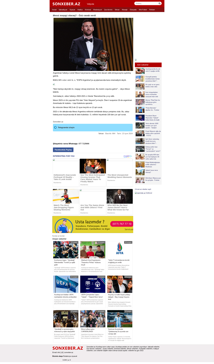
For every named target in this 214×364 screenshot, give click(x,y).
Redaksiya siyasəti (70, 356)
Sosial (54, 10)
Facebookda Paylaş (63, 150)
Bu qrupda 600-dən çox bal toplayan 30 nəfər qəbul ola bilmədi (152, 157)
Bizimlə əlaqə (57, 356)
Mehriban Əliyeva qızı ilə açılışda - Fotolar (153, 179)
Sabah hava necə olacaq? (151, 171)
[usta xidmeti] (94, 224)
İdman (117, 10)
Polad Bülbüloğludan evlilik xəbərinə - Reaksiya (152, 164)
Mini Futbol (143, 10)
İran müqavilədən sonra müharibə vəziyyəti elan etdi (151, 94)
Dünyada (133, 10)
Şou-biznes (108, 10)
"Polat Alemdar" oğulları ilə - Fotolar (152, 109)
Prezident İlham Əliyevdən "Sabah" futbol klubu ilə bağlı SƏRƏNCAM (152, 118)
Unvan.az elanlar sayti (143, 189)
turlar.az (149, 193)
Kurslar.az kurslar (58, 236)
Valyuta (90, 4)
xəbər (64, 80)
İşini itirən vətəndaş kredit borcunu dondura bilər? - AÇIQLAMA (152, 141)
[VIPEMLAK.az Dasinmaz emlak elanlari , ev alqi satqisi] (140, 193)
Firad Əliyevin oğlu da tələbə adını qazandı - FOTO (153, 133)
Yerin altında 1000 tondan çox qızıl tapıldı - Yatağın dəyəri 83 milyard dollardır (147, 125)
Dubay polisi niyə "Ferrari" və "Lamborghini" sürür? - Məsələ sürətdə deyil (148, 149)
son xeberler (98, 350)
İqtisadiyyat (63, 10)
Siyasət (72, 10)
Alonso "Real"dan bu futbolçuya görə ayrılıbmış (152, 102)
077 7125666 (84, 144)
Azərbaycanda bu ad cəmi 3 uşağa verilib (152, 70)
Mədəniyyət (97, 10)
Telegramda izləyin (66, 127)
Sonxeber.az (58, 122)
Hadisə (80, 10)
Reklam (152, 10)
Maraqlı (124, 10)
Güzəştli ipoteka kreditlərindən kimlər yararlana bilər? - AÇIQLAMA (152, 79)
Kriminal (88, 10)
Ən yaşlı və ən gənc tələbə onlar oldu (152, 85)
